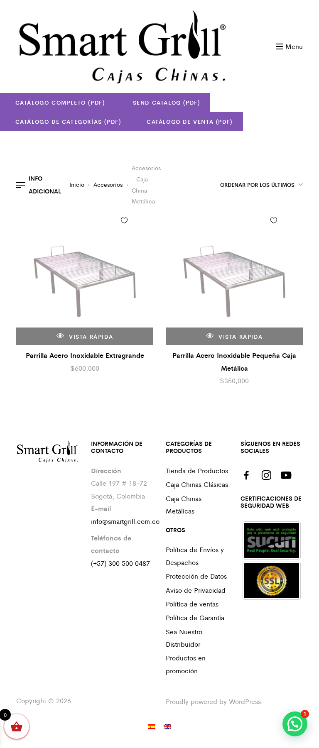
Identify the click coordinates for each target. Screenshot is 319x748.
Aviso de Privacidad (196, 590)
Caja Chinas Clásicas (197, 484)
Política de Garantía (195, 617)
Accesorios (108, 184)
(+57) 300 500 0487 (120, 563)
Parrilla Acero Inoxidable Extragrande (85, 355)
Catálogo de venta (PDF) (190, 121)
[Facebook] (246, 475)
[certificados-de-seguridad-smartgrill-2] (271, 581)
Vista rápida (89, 336)
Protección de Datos (196, 576)
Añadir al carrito (141, 222)
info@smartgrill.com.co (125, 521)
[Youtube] (286, 475)
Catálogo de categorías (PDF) (68, 121)
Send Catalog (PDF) (165, 102)
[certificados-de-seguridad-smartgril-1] (271, 540)
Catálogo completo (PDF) (60, 102)
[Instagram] (266, 475)
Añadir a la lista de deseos (124, 220)
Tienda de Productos (197, 470)
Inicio (76, 184)
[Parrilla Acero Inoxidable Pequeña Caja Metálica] (234, 276)
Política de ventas (192, 604)
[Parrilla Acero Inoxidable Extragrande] (84, 276)
